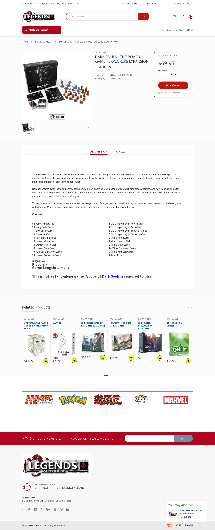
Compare (176, 92)
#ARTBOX (58, 322)
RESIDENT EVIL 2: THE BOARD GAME (191, 512)
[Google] (104, 67)
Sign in (190, 3)
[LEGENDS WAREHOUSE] (39, 16)
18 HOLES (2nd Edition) (175, 324)
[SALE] (65, 343)
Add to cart (176, 85)
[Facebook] (96, 67)
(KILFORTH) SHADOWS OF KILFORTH (145, 325)
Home (25, 41)
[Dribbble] (61, 509)
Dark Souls (111, 276)
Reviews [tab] (120, 151)
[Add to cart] (45, 360)
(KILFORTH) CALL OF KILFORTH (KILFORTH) (93, 324)
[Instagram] (35, 509)
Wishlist (164, 92)
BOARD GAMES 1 (43, 41)
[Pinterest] (110, 67)
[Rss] (41, 509)
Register (180, 3)
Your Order (151, 3)
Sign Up (183, 438)
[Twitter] (100, 67)
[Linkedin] (67, 509)
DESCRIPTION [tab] (99, 151)
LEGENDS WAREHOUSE (35, 525)
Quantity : (162, 70)
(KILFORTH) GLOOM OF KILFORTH (120, 324)
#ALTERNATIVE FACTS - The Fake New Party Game (36, 325)
